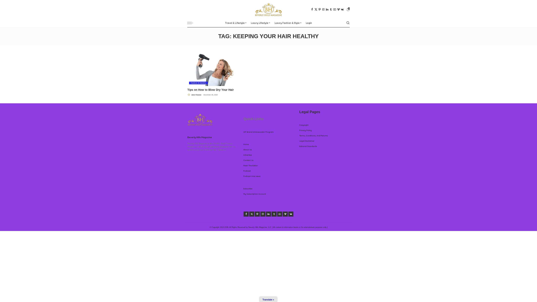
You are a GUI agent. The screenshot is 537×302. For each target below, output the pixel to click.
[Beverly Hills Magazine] (268, 9)
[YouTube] (334, 9)
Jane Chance (196, 95)
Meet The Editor (250, 165)
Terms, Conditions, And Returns (313, 135)
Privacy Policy (305, 130)
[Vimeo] (338, 9)
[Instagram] (323, 9)
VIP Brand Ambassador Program (258, 132)
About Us (247, 149)
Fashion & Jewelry (198, 83)
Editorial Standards (308, 146)
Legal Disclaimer (306, 141)
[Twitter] (316, 9)
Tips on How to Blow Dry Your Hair (210, 89)
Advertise (247, 155)
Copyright (303, 125)
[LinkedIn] (327, 9)
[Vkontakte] (342, 9)
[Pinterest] (319, 9)
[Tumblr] (330, 9)
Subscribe (247, 188)
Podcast (247, 171)
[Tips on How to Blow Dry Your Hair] (212, 69)
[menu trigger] (191, 23)
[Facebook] (312, 9)
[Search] (348, 23)
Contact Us (248, 160)
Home (246, 144)
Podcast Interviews (252, 176)
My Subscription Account (254, 194)
